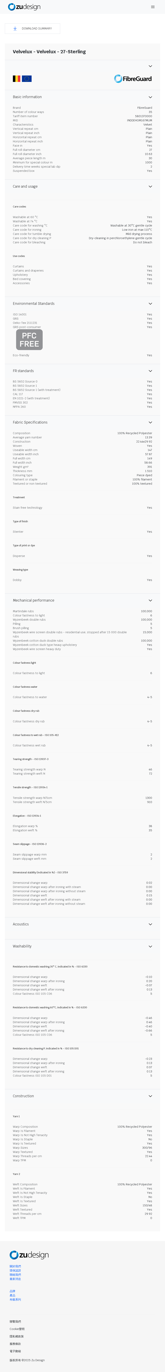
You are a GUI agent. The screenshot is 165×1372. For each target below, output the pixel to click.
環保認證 (15, 1270)
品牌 (12, 1291)
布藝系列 (15, 1299)
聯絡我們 (15, 1274)
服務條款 (15, 1344)
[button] (32, 28)
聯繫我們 (15, 1321)
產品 (12, 1295)
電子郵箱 (15, 1351)
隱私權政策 (17, 1336)
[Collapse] (82, 66)
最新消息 (15, 1279)
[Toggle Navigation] (153, 7)
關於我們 (15, 1266)
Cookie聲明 (17, 1329)
